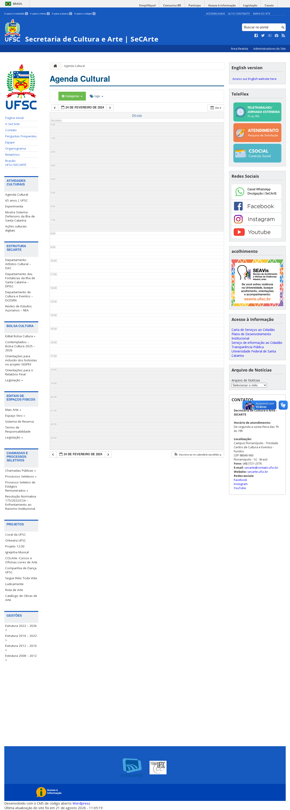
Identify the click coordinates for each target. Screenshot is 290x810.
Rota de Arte (14, 590)
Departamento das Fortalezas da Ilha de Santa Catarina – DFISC (20, 280)
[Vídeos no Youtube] (270, 35)
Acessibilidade (215, 13)
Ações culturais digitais (16, 228)
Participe (194, 5)
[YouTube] (256, 237)
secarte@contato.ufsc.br (261, 467)
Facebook (240, 480)
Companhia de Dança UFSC (20, 570)
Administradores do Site (269, 49)
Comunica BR (172, 5)
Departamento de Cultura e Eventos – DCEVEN (19, 296)
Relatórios (12, 155)
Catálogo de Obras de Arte (21, 598)
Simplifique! (147, 5)
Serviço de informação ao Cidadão (257, 342)
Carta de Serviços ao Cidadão (253, 329)
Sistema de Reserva (19, 421)
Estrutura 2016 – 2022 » (21, 638)
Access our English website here (254, 79)
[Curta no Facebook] (256, 35)
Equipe (10, 142)
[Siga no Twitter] (263, 35)
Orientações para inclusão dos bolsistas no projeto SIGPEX (21, 360)
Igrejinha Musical (17, 552)
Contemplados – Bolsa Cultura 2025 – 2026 (20, 346)
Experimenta (14, 206)
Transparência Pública (248, 347)
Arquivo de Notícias (246, 380)
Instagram (241, 484)
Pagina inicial (14, 118)
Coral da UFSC (15, 534)
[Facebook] (256, 211)
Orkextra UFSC (15, 540)
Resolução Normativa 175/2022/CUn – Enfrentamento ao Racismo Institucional (20, 502)
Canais (269, 5)
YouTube (240, 488)
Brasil (17, 4)
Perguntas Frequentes (21, 136)
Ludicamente (14, 584)
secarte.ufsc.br (257, 472)
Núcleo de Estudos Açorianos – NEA (18, 308)
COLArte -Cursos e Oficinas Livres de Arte (21, 560)
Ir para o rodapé (84, 13)
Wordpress (81, 803)
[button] (198, 454)
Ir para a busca (61, 13)
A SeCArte (12, 124)
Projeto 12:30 (14, 546)
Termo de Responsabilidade (18, 429)
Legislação (250, 5)
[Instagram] (256, 224)
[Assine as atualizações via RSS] (283, 35)
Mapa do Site (261, 13)
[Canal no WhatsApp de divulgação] (256, 198)
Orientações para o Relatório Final (19, 372)
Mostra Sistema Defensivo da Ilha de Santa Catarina (20, 216)
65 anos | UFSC (16, 200)
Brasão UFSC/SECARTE (15, 163)
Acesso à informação (222, 5)
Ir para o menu (39, 13)
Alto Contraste (239, 13)
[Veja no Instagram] (276, 35)
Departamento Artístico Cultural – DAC (18, 264)
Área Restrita (240, 49)
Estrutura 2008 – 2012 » (21, 658)
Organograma (15, 148)
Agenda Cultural (16, 194)
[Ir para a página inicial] (54, 66)
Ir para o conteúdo (15, 13)
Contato (11, 130)
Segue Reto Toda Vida (21, 578)
